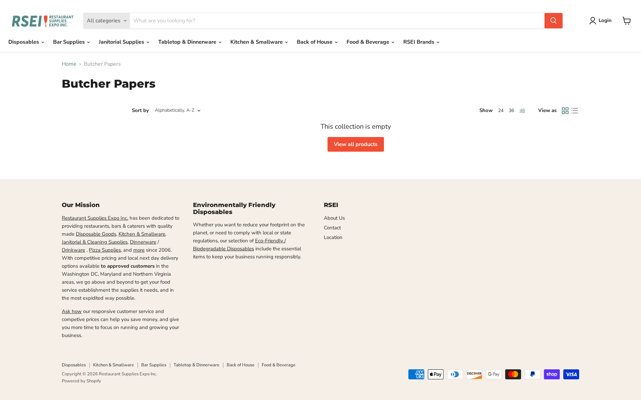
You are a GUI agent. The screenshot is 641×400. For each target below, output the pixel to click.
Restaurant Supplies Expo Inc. (95, 218)
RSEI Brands (419, 42)
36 (511, 110)
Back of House (315, 42)
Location (333, 237)
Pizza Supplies (105, 250)
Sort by (140, 110)
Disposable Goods (96, 234)
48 (522, 110)
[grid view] (565, 110)
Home (69, 64)
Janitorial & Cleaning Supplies (95, 242)
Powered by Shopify (81, 381)
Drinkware (73, 250)
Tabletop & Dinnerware (188, 42)
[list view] (574, 110)
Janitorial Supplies (122, 42)
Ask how (72, 311)
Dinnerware (143, 242)
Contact (332, 227)
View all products (356, 144)
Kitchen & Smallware (257, 42)
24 (500, 110)
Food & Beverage (369, 42)
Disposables (24, 42)
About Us (334, 218)
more (139, 250)
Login (605, 20)
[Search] (554, 20)
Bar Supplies (69, 42)
